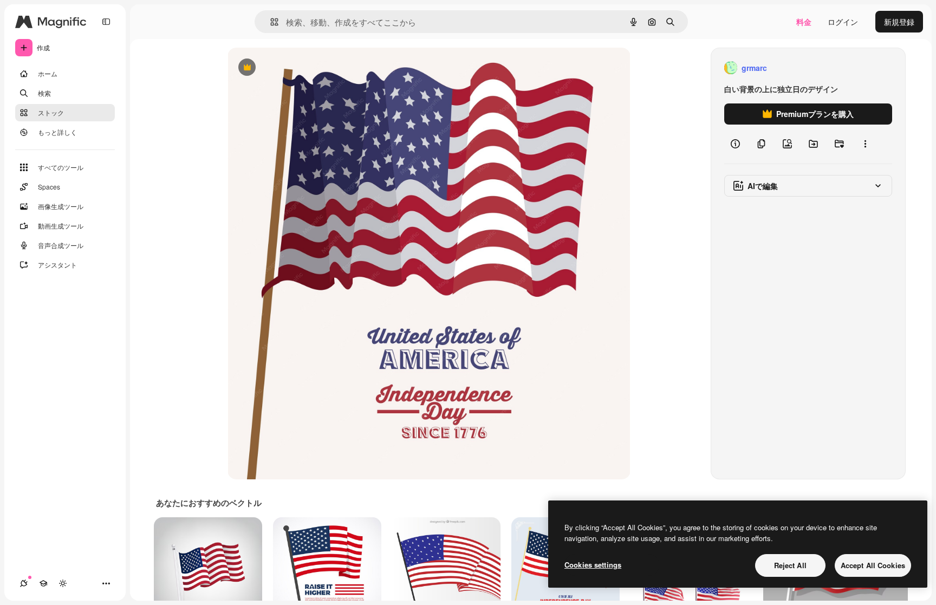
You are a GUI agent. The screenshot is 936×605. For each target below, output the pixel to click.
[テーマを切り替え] (63, 583)
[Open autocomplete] (270, 22)
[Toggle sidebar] (106, 21)
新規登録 (899, 21)
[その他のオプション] (865, 144)
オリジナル (302, 68)
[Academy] (43, 583)
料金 (803, 21)
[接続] (23, 583)
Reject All (790, 565)
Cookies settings (592, 565)
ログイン (843, 21)
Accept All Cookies (873, 565)
